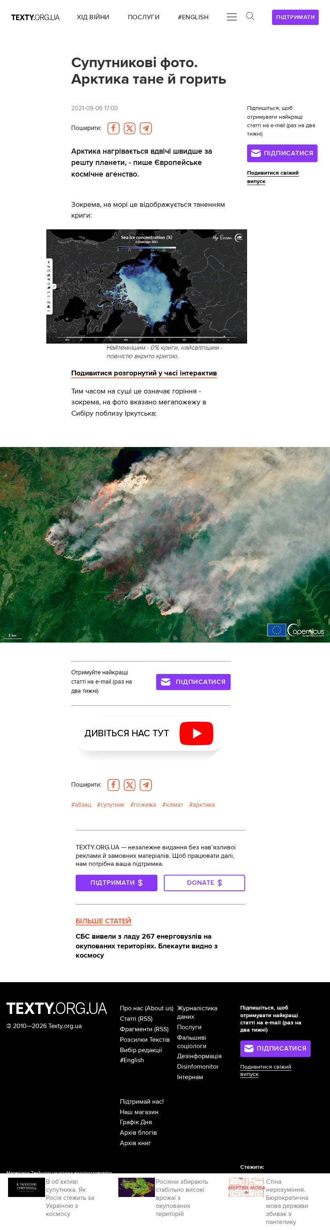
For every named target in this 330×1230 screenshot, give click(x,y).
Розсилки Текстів (145, 1040)
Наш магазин (139, 1112)
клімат (174, 805)
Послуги (189, 1027)
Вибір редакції (141, 1050)
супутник (112, 805)
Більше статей (103, 921)
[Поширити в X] (130, 128)
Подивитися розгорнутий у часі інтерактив (144, 373)
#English (132, 1060)
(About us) (159, 1008)
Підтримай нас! (142, 1102)
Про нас (131, 1008)
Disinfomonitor (198, 1067)
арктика (204, 805)
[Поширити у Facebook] (113, 128)
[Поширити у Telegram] (146, 128)
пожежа (145, 805)
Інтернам (190, 1077)
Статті (128, 1019)
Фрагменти (136, 1029)
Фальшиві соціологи (191, 1042)
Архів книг (135, 1143)
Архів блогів (138, 1133)
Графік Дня (136, 1122)
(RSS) (145, 1019)
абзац (83, 805)
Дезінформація (199, 1056)
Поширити (86, 128)
